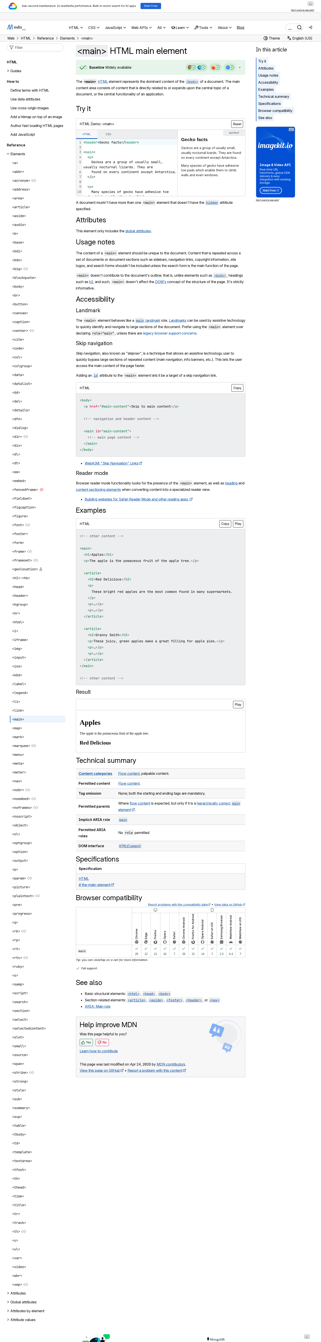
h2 (91, 282)
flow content (140, 803)
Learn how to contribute (99, 1051)
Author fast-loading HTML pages (36, 125)
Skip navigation (94, 343)
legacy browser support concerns (170, 333)
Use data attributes (25, 99)
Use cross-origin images (29, 108)
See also (265, 117)
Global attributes (23, 1302)
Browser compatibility (275, 110)
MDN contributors (171, 1064)
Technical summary (273, 96)
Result (83, 692)
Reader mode (92, 473)
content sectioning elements (98, 489)
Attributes (266, 68)
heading (231, 483)
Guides (15, 71)
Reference (16, 145)
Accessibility (268, 82)
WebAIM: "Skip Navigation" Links (111, 463)
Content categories (95, 773)
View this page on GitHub (100, 1070)
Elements (17, 154)
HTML (103, 81)
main (123, 819)
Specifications (269, 103)
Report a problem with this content (155, 1070)
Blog (240, 27)
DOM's (160, 282)
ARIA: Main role (98, 1006)
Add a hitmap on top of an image (36, 117)
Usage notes (268, 75)
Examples (266, 89)
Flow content (129, 773)
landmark (148, 320)
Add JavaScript (22, 134)
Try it (262, 61)
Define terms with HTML (29, 90)
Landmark (88, 310)
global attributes (138, 231)
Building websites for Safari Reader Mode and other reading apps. (137, 499)
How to (13, 81)
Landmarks (177, 320)
